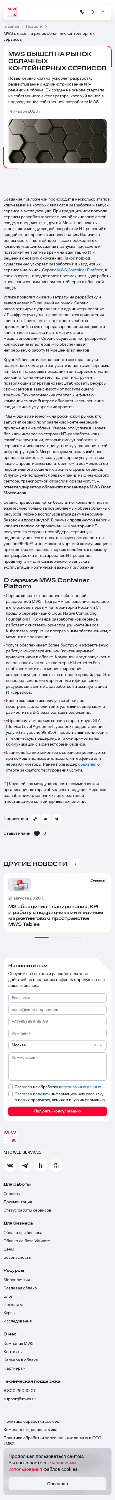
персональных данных (80, 1087)
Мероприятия (17, 1280)
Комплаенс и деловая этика (31, 1430)
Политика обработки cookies (31, 1421)
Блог (8, 1296)
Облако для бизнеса (23, 1233)
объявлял (87, 764)
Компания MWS (19, 1344)
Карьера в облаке (21, 1360)
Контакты (13, 1352)
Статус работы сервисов (27, 1210)
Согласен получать (32, 1094)
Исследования (18, 1321)
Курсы (9, 1313)
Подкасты (13, 1305)
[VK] (45, 818)
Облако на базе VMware (27, 1241)
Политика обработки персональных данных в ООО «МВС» (52, 1441)
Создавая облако (20, 1288)
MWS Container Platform (80, 270)
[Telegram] (56, 818)
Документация (18, 1202)
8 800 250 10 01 (19, 1391)
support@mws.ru (20, 1399)
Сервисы (12, 1194)
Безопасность (17, 1258)
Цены (9, 1249)
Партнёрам (15, 1368)
